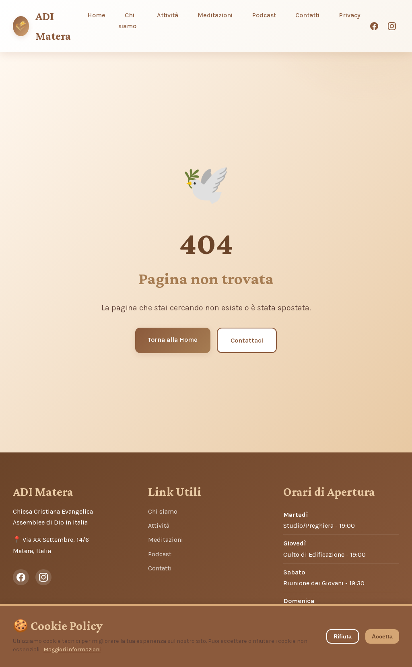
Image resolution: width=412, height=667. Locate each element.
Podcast (264, 15)
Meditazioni (215, 15)
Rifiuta (343, 636)
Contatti (307, 15)
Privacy (349, 15)
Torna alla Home (173, 339)
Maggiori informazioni (72, 649)
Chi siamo (127, 20)
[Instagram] (392, 26)
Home (96, 15)
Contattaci (247, 340)
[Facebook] (374, 26)
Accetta (382, 636)
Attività (167, 15)
